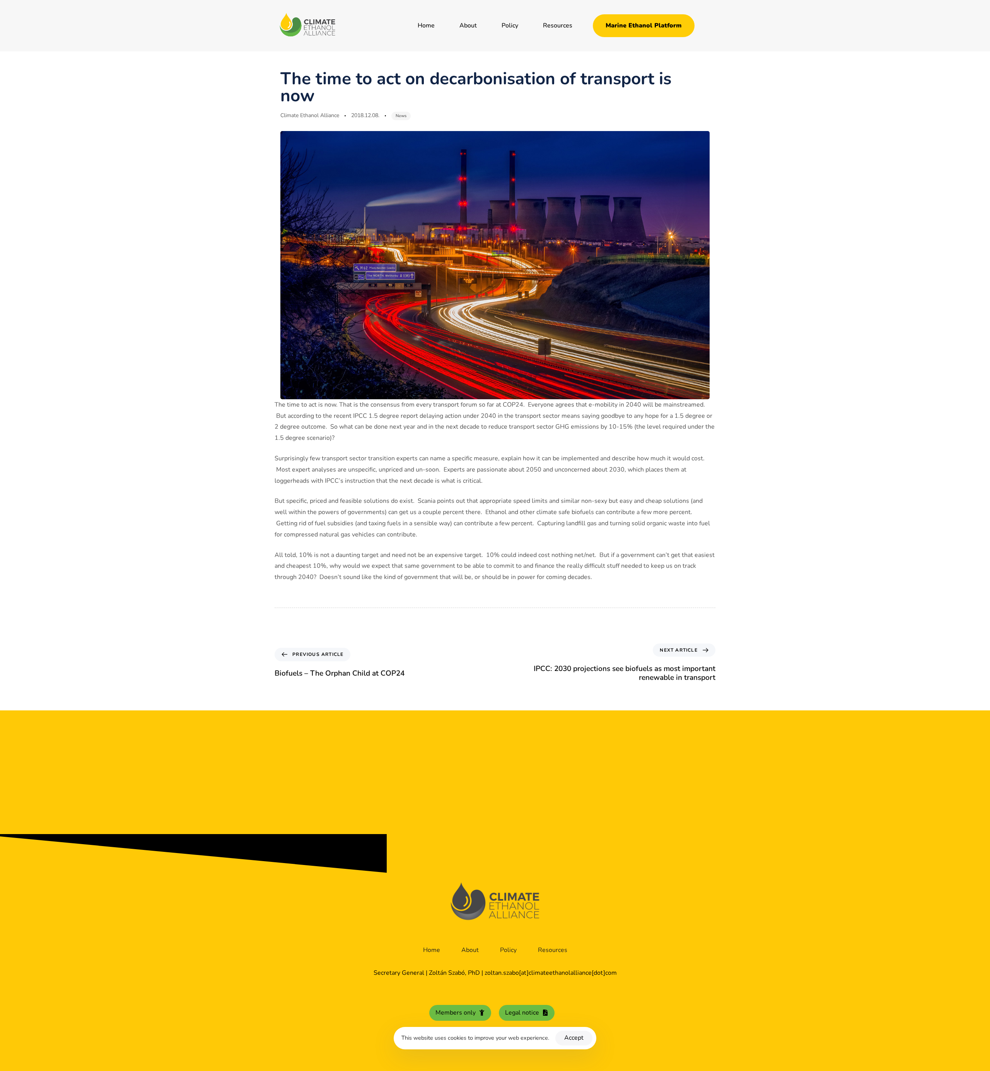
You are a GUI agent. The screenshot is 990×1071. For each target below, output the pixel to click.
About (468, 25)
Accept (574, 1038)
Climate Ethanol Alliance (309, 115)
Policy (510, 25)
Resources (557, 25)
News (401, 116)
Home (426, 25)
